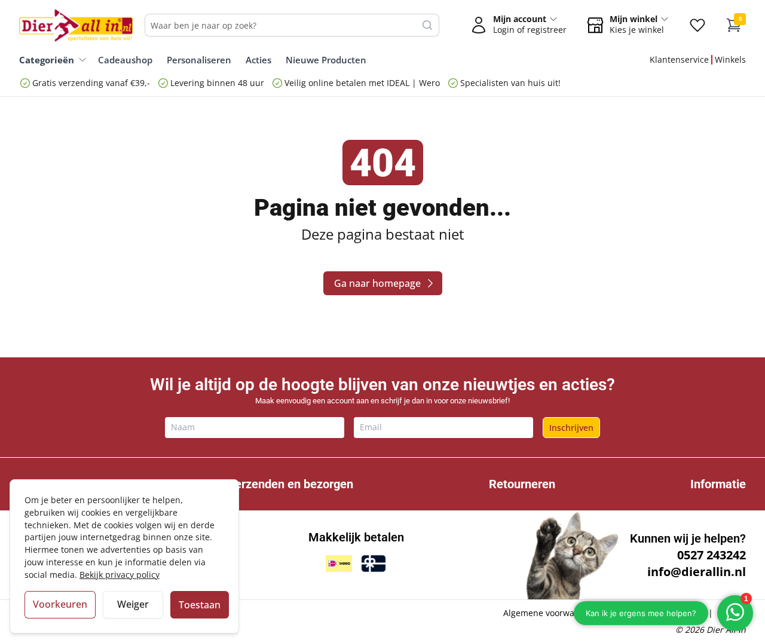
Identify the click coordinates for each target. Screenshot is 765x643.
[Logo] (76, 25)
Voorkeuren (60, 604)
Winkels (730, 59)
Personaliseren (199, 60)
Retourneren (522, 484)
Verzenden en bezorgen (290, 484)
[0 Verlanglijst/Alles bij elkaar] (697, 25)
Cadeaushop (125, 60)
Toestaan (200, 604)
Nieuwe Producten (326, 60)
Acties (258, 60)
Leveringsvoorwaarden (658, 612)
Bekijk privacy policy (119, 574)
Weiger (133, 604)
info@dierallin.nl (696, 572)
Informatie (718, 484)
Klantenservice (679, 59)
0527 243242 (711, 555)
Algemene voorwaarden (550, 612)
